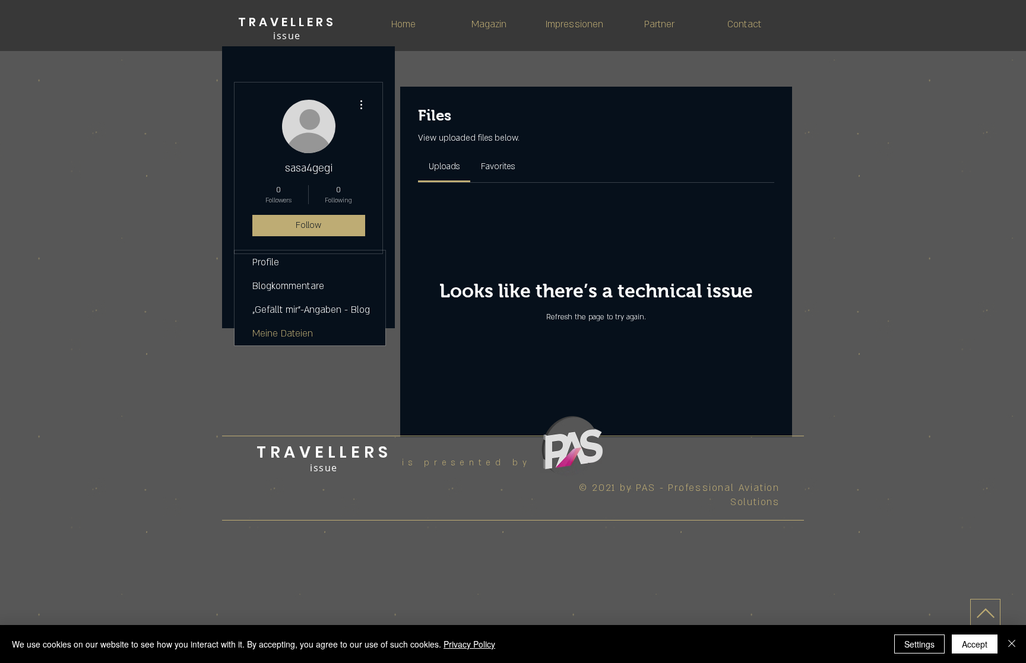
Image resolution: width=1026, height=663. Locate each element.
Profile (265, 262)
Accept (974, 644)
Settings (919, 644)
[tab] (444, 166)
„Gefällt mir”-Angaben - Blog (311, 309)
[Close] (1012, 644)
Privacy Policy (469, 644)
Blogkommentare (288, 286)
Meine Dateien (282, 333)
